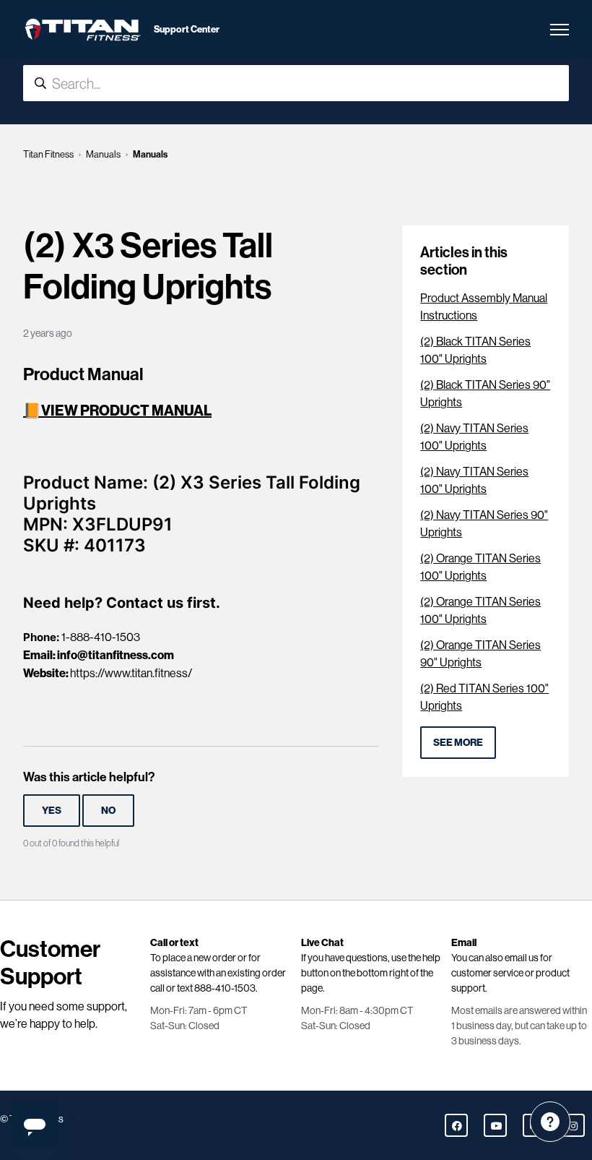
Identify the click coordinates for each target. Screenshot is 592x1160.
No (108, 810)
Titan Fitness (48, 154)
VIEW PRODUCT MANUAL (126, 410)
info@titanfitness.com (115, 655)
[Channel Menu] (550, 1121)
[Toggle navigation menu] (559, 29)
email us (522, 957)
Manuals (103, 154)
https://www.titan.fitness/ (131, 673)
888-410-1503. (226, 988)
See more (458, 742)
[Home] (82, 29)
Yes (51, 810)
